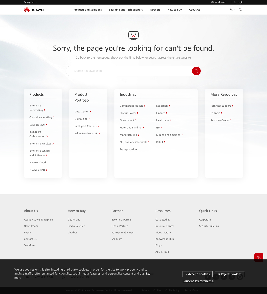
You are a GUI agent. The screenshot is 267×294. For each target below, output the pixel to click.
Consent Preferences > (198, 281)
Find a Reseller (76, 226)
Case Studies (162, 219)
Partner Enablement (123, 232)
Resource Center (164, 226)
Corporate (205, 219)
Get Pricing (74, 219)
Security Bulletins (209, 226)
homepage (102, 57)
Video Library (163, 232)
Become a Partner (122, 219)
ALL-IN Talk (162, 251)
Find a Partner (120, 226)
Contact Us (30, 238)
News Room (31, 226)
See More (29, 245)
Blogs (158, 245)
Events (27, 232)
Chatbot (72, 232)
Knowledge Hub (164, 238)
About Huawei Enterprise (38, 219)
